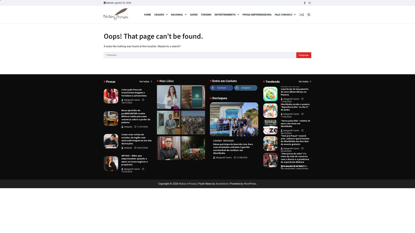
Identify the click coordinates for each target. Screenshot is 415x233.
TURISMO (206, 14)
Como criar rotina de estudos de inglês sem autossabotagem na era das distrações (136, 139)
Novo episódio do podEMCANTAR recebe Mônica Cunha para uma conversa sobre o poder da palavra (135, 116)
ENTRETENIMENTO (225, 14)
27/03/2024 (301, 166)
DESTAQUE (228, 140)
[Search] (308, 14)
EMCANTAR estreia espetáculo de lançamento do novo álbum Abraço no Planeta (294, 90)
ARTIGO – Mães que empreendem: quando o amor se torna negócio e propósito (134, 160)
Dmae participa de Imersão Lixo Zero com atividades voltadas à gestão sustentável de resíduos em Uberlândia (233, 149)
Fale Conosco (283, 14)
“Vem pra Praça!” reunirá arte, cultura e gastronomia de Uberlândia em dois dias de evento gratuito (295, 140)
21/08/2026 (242, 157)
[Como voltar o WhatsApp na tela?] (193, 97)
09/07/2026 (142, 148)
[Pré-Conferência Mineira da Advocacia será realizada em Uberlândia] (169, 123)
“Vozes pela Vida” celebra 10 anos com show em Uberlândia (295, 123)
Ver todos (144, 81)
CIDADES (159, 14)
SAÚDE (194, 14)
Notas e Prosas (187, 183)
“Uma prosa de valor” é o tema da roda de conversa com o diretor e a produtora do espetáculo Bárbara (295, 157)
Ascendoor (222, 183)
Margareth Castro (132, 100)
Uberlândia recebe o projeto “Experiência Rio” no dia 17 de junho (295, 107)
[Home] (169, 97)
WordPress (250, 183)
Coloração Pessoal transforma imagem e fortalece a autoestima (134, 92)
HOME (147, 14)
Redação (128, 127)
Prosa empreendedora (257, 14)
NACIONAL (177, 14)
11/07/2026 (142, 127)
